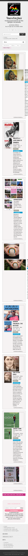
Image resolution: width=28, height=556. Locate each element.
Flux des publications (8, 544)
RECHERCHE (22, 34)
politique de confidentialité (15, 517)
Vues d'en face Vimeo (12, 30)
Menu (5, 42)
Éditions (12, 45)
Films (18, 45)
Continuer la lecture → (18, 117)
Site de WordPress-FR (8, 547)
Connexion (6, 542)
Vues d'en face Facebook (9, 30)
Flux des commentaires (8, 545)
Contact (5, 37)
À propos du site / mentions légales (11, 530)
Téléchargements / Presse (9, 527)
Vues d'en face (14, 18)
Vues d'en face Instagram (18, 30)
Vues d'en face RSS (15, 30)
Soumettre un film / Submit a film (10, 38)
